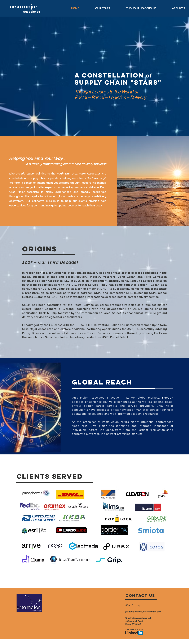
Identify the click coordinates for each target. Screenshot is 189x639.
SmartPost (52, 337)
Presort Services (98, 333)
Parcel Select (112, 313)
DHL (129, 292)
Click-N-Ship (48, 313)
